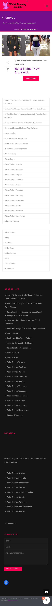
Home (16, 29)
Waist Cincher (10, 133)
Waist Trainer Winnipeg (14, 195)
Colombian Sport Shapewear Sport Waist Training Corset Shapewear (26, 116)
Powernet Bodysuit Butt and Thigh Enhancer (21, 128)
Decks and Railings (12, 602)
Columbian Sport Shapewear (16, 149)
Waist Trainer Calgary (13, 175)
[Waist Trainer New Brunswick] (26, 45)
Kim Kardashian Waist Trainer (16, 138)
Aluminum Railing (24, 602)
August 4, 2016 (19, 64)
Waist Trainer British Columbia (20, 492)
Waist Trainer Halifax (13, 185)
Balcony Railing (14, 604)
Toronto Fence (38, 604)
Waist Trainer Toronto (13, 164)
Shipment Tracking (12, 221)
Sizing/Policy (10, 263)
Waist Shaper (10, 159)
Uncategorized (37, 61)
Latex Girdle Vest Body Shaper (16, 143)
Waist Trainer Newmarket (14, 216)
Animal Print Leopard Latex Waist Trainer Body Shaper (25, 109)
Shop (7, 238)
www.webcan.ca (13, 600)
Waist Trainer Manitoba (17, 502)
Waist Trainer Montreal (14, 169)
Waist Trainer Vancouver (14, 190)
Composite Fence (34, 600)
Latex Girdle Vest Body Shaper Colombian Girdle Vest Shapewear (24, 102)
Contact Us (9, 269)
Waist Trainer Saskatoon (14, 200)
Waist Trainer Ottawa (13, 206)
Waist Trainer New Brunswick (27, 70)
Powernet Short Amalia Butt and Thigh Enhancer (23, 123)
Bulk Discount (10, 253)
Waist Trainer (10, 232)
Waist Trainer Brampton (14, 211)
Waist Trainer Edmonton (14, 180)
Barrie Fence (30, 604)
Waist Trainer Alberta (16, 487)
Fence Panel (23, 604)
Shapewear (11, 523)
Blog (7, 258)
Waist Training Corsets (24, 61)
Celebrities (9, 248)
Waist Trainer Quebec (16, 511)
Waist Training (10, 154)
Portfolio (8, 243)
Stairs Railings (24, 600)
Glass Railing (34, 602)
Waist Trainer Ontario (16, 497)
